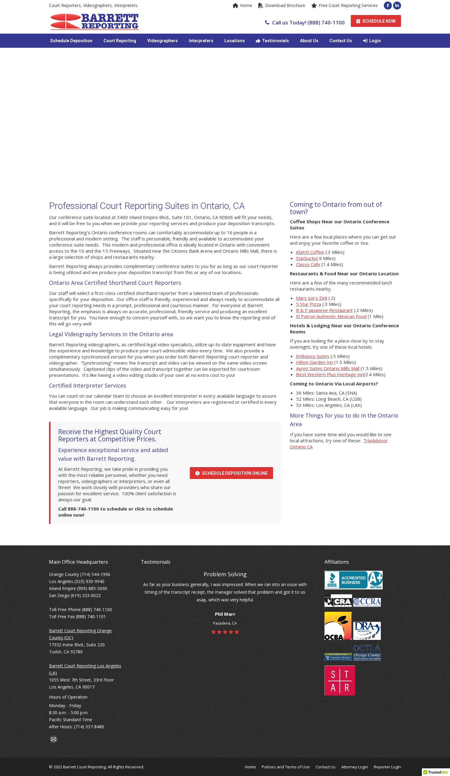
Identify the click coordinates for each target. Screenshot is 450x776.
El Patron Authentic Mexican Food (331, 316)
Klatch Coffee (310, 252)
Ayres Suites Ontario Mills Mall (327, 368)
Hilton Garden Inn (314, 362)
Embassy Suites (312, 356)
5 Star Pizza (308, 304)
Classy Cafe (308, 264)
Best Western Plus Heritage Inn (330, 374)
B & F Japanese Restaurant (324, 310)
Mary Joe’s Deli (311, 298)
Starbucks (306, 258)
